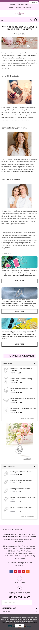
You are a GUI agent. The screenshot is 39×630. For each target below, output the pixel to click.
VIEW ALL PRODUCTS (29, 418)
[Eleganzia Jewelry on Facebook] (11, 571)
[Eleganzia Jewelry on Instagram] (19, 571)
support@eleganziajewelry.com (19, 593)
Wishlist (18, 7)
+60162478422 (19, 583)
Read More (19, 281)
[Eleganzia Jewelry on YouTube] (23, 571)
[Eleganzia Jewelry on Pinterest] (15, 571)
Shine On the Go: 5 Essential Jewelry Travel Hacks (16, 268)
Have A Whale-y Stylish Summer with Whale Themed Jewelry (19, 330)
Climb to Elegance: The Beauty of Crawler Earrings (16, 299)
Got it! (19, 625)
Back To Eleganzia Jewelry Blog (21, 356)
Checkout (11, 7)
